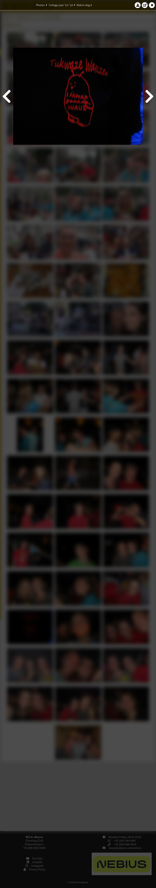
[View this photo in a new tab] (145, 5)
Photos (40, 5)
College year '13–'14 (61, 5)
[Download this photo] (138, 5)
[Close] (152, 5)
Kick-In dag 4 (84, 5)
